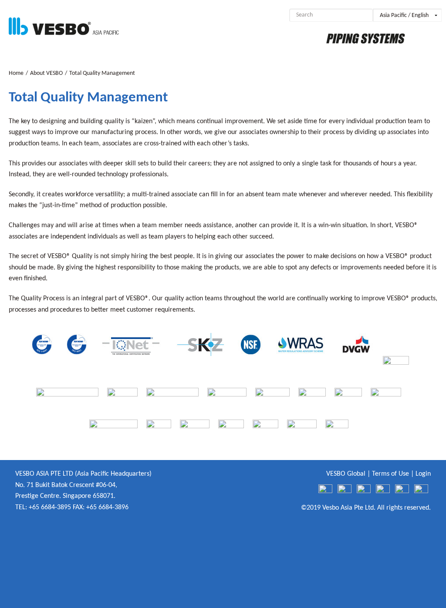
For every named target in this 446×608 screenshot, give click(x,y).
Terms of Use (390, 473)
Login (423, 473)
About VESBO (46, 73)
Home (16, 73)
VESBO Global (345, 473)
